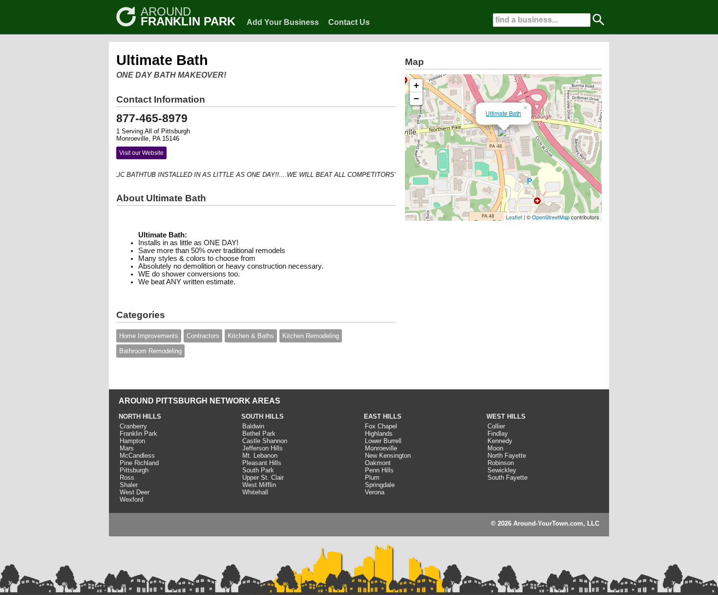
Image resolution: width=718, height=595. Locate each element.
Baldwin (253, 426)
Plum (372, 477)
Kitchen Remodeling (310, 336)
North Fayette (506, 455)
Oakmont (378, 463)
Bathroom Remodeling (150, 351)
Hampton (132, 441)
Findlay (497, 433)
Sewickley (501, 470)
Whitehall (255, 492)
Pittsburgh (134, 470)
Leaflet (514, 217)
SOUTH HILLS (262, 416)
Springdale (380, 485)
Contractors (203, 336)
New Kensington (388, 455)
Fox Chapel (381, 426)
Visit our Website (141, 152)
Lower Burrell (383, 441)
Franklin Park (138, 433)
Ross (127, 477)
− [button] (416, 98)
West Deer (134, 492)
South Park (258, 470)
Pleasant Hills (261, 463)
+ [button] (416, 85)
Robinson (500, 463)
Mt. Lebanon (259, 455)
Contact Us (349, 22)
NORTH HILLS (140, 416)
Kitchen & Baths (251, 336)
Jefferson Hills (262, 448)
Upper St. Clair (263, 477)
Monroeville (381, 448)
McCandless (137, 455)
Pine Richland (139, 463)
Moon (495, 448)
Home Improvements (148, 336)
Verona (374, 492)
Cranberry (133, 426)
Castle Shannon (264, 441)
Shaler (129, 485)
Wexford (131, 499)
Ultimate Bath (503, 113)
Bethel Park (258, 433)
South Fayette (507, 477)
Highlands (379, 433)
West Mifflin (259, 485)
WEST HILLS (506, 416)
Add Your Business (283, 22)
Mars (127, 448)
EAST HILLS (382, 416)
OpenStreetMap (551, 217)
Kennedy (499, 441)
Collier (496, 426)
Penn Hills (379, 470)
